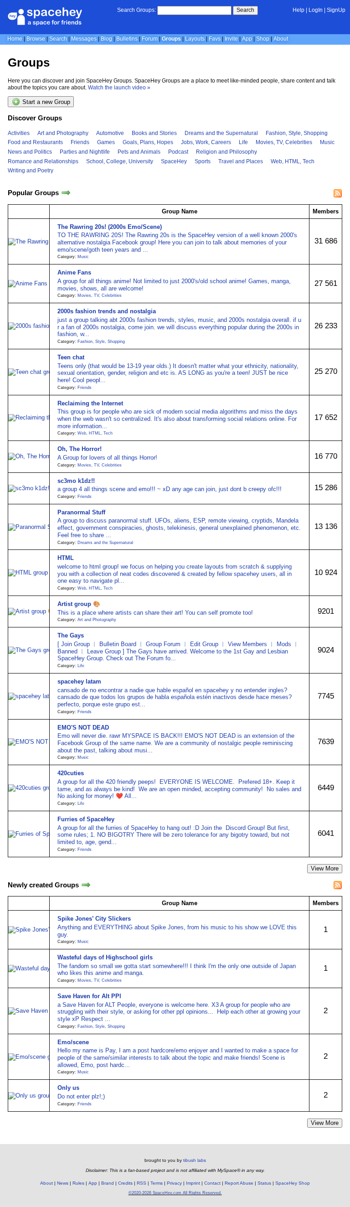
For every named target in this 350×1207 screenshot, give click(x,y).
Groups (171, 39)
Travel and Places (240, 161)
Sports (203, 161)
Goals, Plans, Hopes (148, 142)
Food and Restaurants (35, 142)
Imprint (193, 1183)
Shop (262, 39)
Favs (215, 39)
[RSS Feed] (337, 193)
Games (106, 142)
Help (298, 10)
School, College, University (119, 161)
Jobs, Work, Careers (206, 142)
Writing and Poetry (30, 170)
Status (264, 1183)
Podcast (178, 152)
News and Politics (30, 152)
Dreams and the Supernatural (221, 133)
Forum (150, 39)
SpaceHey (174, 161)
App (247, 39)
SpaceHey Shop (292, 1183)
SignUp (336, 10)
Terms (156, 1183)
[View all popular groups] (66, 193)
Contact (212, 1183)
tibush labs (194, 1160)
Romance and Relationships (43, 161)
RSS (141, 1183)
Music (327, 142)
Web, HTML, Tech (292, 161)
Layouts (195, 39)
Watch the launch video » (119, 87)
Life (243, 142)
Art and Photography (62, 133)
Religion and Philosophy (226, 152)
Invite (231, 39)
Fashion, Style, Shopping (297, 133)
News (62, 1183)
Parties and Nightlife (85, 152)
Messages (84, 39)
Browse (35, 39)
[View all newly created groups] (86, 885)
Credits (125, 1183)
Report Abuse (239, 1183)
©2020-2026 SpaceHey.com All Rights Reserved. (175, 1193)
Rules (78, 1183)
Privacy (174, 1183)
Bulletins (127, 39)
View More (325, 868)
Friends (80, 142)
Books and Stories (154, 133)
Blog (106, 39)
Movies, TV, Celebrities (284, 142)
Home (14, 39)
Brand (107, 1183)
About (280, 39)
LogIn (316, 10)
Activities (19, 133)
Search (245, 10)
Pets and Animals (139, 152)
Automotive (110, 133)
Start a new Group (45, 102)
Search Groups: (136, 10)
